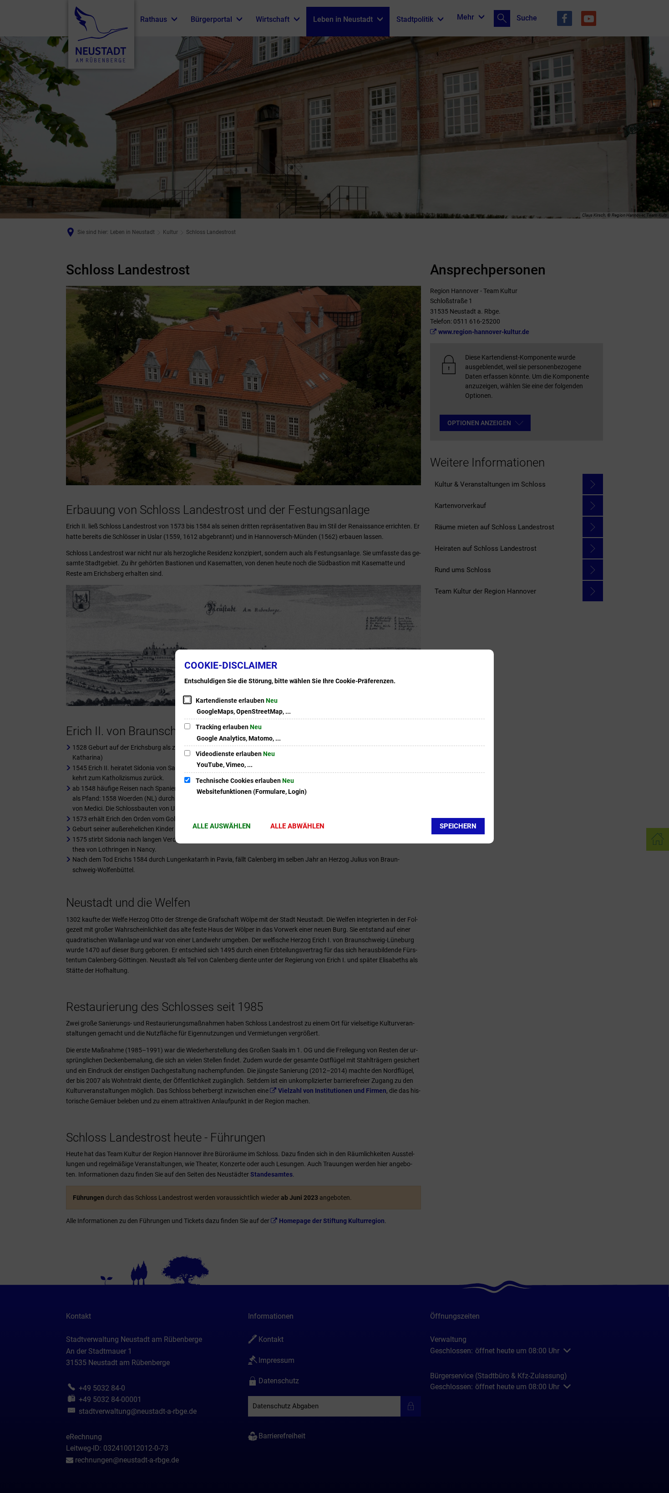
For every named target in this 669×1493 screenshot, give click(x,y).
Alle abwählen (297, 826)
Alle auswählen (222, 826)
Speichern (458, 826)
